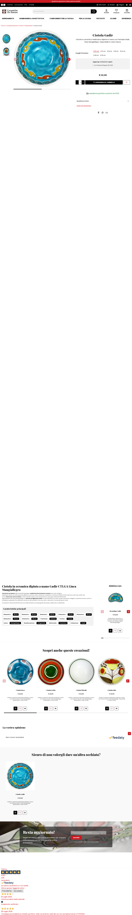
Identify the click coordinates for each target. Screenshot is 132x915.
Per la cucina (85, 18)
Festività (100, 18)
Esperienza (126, 18)
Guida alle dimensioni (84, 106)
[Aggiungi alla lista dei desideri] (126, 82)
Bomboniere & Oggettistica (31, 18)
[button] (26, 1)
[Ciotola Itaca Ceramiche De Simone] (20, 671)
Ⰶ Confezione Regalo (103, 65)
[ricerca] (94, 11)
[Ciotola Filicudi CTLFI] (81, 671)
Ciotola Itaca (20, 690)
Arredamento (8, 18)
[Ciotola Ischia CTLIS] (50, 671)
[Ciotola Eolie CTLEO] (111, 671)
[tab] (8, 18)
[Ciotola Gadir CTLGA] (42, 58)
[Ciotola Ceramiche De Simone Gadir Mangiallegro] (20, 776)
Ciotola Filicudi (81, 690)
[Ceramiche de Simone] (10, 11)
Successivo (18, 891)
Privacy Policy (102, 842)
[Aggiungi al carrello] (110, 631)
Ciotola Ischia (50, 690)
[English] (130, 5)
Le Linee (113, 18)
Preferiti (116, 13)
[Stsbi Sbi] (2, 5)
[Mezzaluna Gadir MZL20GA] (115, 597)
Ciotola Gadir (20, 794)
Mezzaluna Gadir (115, 611)
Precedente (7, 891)
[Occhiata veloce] (120, 631)
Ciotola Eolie (111, 690)
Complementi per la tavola (62, 18)
